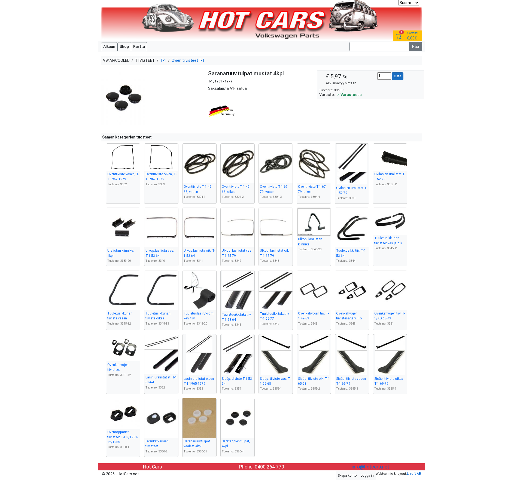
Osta (397, 76)
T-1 (163, 60)
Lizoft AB (414, 474)
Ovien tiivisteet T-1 (188, 60)
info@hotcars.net (370, 467)
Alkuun (109, 46)
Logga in (367, 475)
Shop (124, 46)
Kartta (139, 46)
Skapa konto (347, 475)
